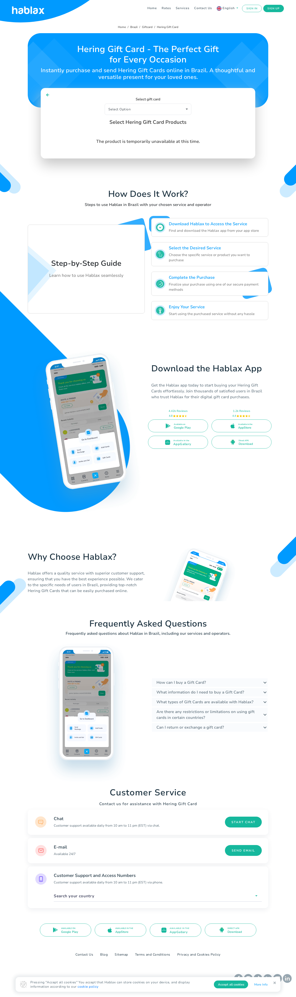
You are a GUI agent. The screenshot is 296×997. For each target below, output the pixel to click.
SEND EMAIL (243, 851)
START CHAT (243, 822)
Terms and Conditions (152, 954)
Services (182, 8)
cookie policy (88, 986)
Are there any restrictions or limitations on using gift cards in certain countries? (205, 714)
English (228, 8)
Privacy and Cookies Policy (199, 954)
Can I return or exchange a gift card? (190, 727)
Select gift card (148, 99)
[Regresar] (47, 95)
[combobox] (158, 896)
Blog (104, 954)
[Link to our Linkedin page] (287, 978)
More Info (261, 984)
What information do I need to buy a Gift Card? (200, 692)
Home (152, 8)
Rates (166, 8)
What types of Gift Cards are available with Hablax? (204, 702)
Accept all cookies (231, 984)
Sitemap (121, 954)
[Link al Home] (33, 8)
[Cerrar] (274, 983)
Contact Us (203, 8)
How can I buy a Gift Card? (181, 682)
